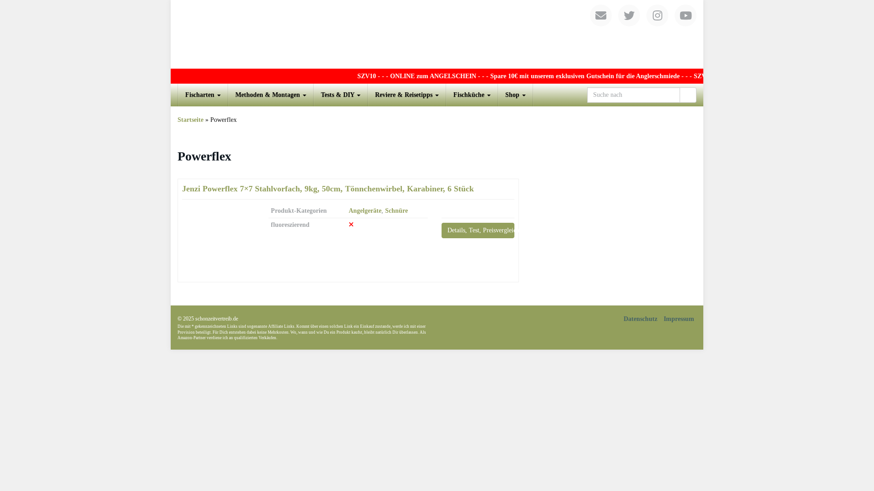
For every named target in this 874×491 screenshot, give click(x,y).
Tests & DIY (338, 94)
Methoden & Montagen (268, 94)
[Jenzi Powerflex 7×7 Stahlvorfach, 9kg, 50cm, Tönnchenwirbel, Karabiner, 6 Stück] (218, 241)
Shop (513, 94)
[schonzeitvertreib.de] (437, 34)
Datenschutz (640, 319)
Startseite (190, 119)
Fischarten (200, 94)
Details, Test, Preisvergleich (480, 230)
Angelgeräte (365, 210)
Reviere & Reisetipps (404, 94)
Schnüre (396, 210)
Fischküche (469, 94)
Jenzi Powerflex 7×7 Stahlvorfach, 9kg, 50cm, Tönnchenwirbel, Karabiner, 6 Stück (328, 188)
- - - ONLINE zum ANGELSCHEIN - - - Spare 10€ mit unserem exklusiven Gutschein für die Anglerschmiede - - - (528, 76)
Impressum (679, 319)
